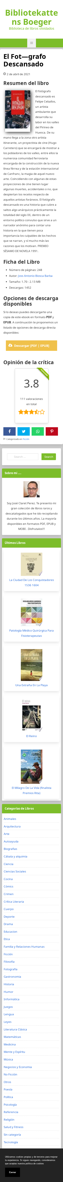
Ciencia (8, 864)
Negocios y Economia (18, 1067)
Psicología (10, 1104)
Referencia (11, 1112)
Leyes (7, 1022)
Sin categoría (12, 1134)
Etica (7, 939)
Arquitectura (12, 826)
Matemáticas (12, 1037)
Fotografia (10, 969)
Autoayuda (11, 841)
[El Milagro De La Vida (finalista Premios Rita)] (31, 767)
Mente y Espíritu (14, 1052)
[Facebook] (9, 431)
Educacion (10, 931)
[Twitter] (23, 431)
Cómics (8, 886)
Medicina (10, 1044)
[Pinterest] (52, 431)
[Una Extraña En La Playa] (31, 666)
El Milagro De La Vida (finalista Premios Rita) (31, 790)
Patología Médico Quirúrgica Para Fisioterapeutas (31, 633)
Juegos (8, 1007)
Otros (7, 1082)
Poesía (8, 1089)
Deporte (9, 916)
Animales (10, 819)
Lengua (9, 1014)
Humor (8, 992)
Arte (6, 834)
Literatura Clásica (15, 1029)
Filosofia (9, 962)
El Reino (31, 736)
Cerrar (12, 1172)
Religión (9, 1119)
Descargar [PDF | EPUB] (31, 346)
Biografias (10, 849)
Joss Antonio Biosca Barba (35, 276)
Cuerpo (9, 909)
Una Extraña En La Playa (31, 685)
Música (8, 1059)
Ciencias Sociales (15, 871)
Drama (8, 924)
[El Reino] (31, 716)
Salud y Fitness (13, 1127)
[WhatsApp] (37, 431)
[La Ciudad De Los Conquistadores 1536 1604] (31, 565)
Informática (11, 999)
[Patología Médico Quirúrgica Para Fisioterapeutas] (31, 613)
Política (8, 1097)
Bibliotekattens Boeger (31, 17)
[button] (31, 43)
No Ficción (10, 1074)
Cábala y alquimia (15, 856)
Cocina (8, 879)
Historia (9, 984)
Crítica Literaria (14, 901)
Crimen (9, 894)
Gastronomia (12, 977)
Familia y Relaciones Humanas (24, 946)
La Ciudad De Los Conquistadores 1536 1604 (31, 582)
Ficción (26, 439)
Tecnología (11, 1142)
